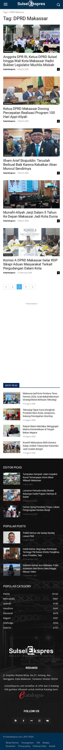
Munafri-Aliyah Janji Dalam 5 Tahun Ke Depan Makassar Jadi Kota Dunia (30, 214)
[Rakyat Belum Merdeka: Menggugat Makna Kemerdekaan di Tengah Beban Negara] (11, 431)
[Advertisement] (31, 336)
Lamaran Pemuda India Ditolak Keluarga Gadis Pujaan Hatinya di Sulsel (39, 493)
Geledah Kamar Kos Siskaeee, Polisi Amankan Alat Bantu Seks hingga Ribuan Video (40, 568)
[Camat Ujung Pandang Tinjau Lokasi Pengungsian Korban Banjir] (11, 511)
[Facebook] (23, 721)
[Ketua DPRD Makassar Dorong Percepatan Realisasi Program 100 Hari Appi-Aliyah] (31, 90)
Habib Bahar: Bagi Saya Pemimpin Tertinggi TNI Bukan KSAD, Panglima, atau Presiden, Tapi (41, 552)
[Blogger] (15, 721)
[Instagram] (39, 721)
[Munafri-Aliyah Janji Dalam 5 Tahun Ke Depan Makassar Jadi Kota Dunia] (31, 194)
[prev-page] (6, 286)
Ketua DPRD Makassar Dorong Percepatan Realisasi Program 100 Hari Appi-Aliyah (29, 113)
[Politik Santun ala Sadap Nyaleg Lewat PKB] (11, 537)
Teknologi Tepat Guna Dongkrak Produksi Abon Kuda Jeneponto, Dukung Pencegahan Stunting (39, 413)
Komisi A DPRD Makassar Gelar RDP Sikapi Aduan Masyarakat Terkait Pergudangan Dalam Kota (30, 264)
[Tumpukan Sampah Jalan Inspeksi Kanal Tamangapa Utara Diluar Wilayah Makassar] (11, 479)
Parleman (8, 51)
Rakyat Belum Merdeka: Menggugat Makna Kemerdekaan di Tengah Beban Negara (40, 429)
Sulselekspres (9, 69)
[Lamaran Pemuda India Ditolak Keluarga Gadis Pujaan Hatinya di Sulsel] (11, 495)
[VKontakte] (47, 721)
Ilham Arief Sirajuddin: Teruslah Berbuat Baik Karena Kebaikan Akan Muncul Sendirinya (30, 165)
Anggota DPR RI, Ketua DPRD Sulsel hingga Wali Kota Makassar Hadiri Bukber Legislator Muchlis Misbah (30, 61)
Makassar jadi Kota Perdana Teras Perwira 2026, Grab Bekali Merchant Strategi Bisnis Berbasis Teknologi (41, 396)
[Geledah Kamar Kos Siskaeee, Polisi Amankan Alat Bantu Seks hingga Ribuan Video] (11, 570)
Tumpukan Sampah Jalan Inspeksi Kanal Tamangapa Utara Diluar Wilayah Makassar (40, 477)
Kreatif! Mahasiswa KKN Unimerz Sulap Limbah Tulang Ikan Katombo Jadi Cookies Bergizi (40, 445)
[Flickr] (31, 721)
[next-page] (32, 286)
